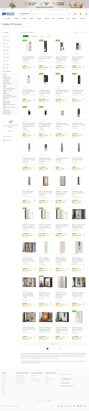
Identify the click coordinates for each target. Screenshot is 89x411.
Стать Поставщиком (50, 379)
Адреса (47, 382)
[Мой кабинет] (86, 10)
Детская (3, 382)
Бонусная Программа (35, 379)
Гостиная (4, 375)
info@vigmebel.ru (66, 383)
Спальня (3, 377)
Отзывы (47, 377)
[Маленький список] (76, 32)
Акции (32, 377)
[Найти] (69, 14)
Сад (3, 388)
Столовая (4, 381)
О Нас (47, 375)
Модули (3, 390)
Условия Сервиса (20, 375)
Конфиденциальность (21, 381)
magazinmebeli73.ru (69, 353)
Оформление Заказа (20, 377)
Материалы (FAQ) (20, 382)
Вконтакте (39, 400)
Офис (3, 384)
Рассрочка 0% (34, 375)
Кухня (3, 379)
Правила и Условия (20, 379)
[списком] (84, 32)
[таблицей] (87, 32)
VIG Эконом (4, 393)
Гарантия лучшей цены (36, 381)
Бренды (47, 381)
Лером (3, 392)
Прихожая (4, 386)
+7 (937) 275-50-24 (24, 13)
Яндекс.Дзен (49, 400)
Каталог (4, 373)
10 (60, 348)
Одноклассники (46, 400)
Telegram (42, 400)
